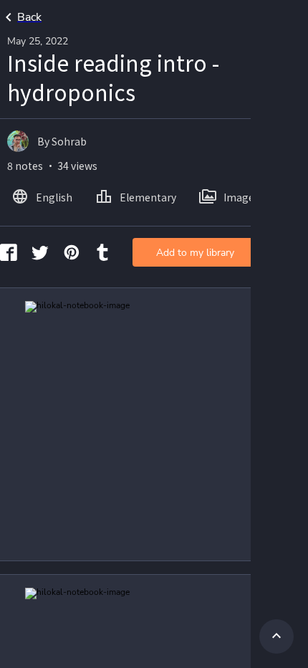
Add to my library (195, 252)
